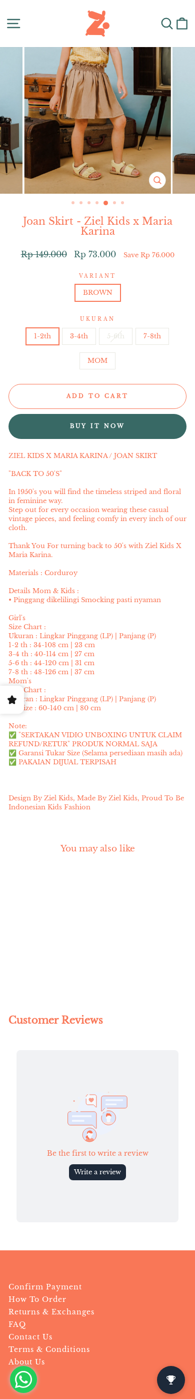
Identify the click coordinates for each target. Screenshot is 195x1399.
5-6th (115, 336)
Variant (97, 276)
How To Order (37, 1299)
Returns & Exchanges (51, 1311)
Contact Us (30, 1336)
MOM (98, 360)
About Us (26, 1361)
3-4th (79, 336)
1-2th (42, 336)
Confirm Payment (45, 1286)
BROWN (97, 292)
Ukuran (97, 319)
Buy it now (98, 425)
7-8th (152, 336)
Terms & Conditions (49, 1349)
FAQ (17, 1324)
